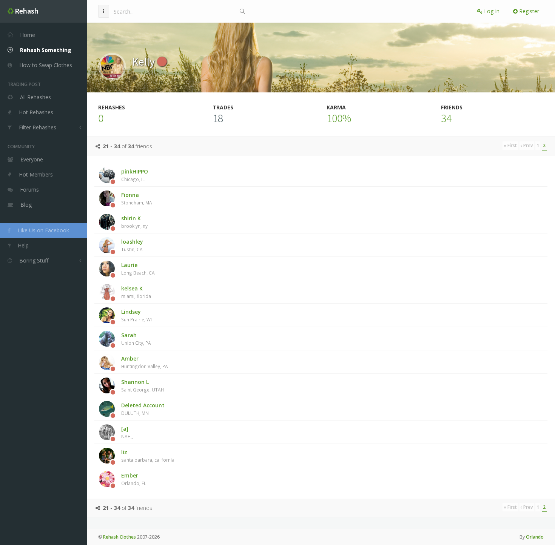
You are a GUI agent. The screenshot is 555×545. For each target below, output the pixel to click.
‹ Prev (527, 145)
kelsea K (136, 292)
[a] (127, 432)
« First (510, 145)
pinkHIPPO (134, 175)
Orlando (535, 537)
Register (528, 11)
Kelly (144, 61)
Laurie (138, 268)
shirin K (134, 222)
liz (147, 455)
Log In (491, 11)
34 (446, 118)
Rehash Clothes (119, 537)
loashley (132, 245)
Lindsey (136, 315)
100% (339, 118)
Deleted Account (143, 409)
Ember (133, 479)
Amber (144, 362)
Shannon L (142, 385)
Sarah (136, 339)
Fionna (136, 198)
